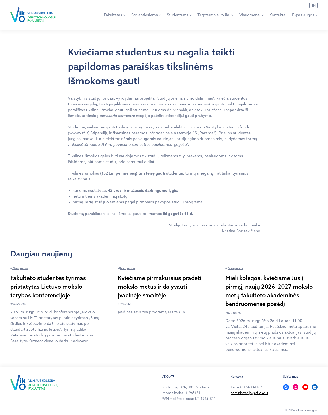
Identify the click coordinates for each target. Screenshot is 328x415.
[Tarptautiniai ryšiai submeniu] (232, 15)
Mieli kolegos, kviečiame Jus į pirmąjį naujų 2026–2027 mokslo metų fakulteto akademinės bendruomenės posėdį (269, 290)
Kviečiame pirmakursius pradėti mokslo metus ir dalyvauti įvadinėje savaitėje (159, 286)
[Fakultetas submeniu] (124, 15)
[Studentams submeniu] (190, 15)
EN (313, 5)
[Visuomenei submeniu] (262, 15)
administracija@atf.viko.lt (249, 393)
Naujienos (20, 268)
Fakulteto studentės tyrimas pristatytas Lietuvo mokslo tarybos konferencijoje (48, 286)
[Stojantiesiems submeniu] (160, 15)
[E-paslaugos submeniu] (316, 15)
